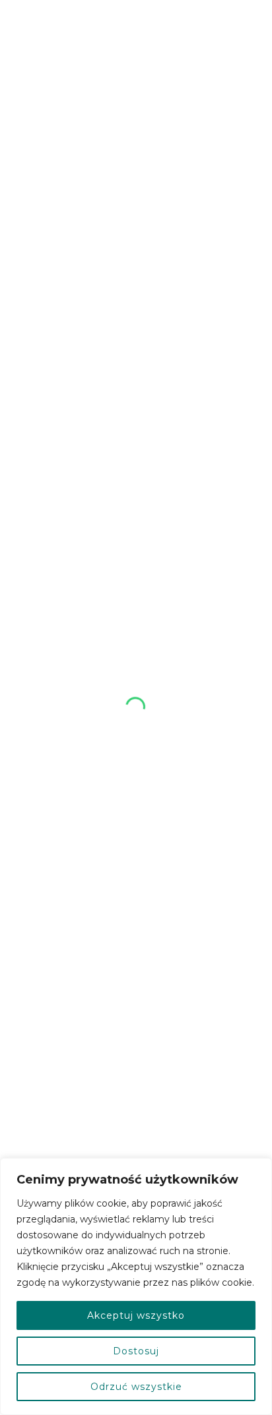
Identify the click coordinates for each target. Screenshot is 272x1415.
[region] (136, 1286)
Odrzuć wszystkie (136, 1387)
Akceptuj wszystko (136, 1315)
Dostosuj (136, 1351)
